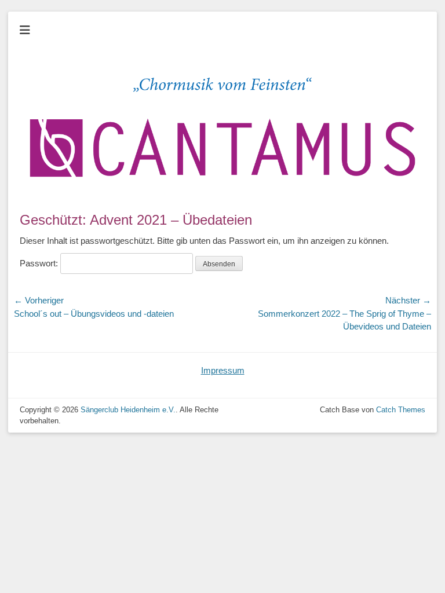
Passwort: (40, 263)
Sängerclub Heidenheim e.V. (128, 409)
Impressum (223, 370)
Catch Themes (400, 409)
